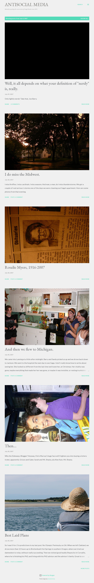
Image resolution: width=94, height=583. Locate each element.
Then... (10, 445)
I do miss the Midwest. (22, 174)
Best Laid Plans (17, 535)
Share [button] (7, 104)
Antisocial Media (26, 4)
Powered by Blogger (48, 575)
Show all (84, 18)
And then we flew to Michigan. (29, 349)
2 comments (15, 104)
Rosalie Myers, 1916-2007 (25, 267)
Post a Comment (17, 197)
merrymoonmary (51, 578)
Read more (85, 104)
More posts (85, 568)
